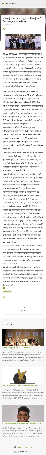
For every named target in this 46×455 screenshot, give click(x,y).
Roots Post (11, 4)
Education (7, 291)
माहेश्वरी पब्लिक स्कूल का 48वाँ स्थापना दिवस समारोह (16, 347)
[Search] (43, 3)
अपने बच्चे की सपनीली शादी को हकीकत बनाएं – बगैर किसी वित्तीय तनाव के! (21, 423)
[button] (4, 28)
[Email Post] (4, 289)
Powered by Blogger (24, 447)
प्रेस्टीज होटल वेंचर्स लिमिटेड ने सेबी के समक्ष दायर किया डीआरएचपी (20, 385)
